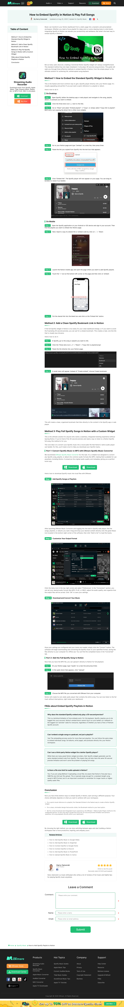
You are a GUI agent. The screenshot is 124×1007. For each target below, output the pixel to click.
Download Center (18, 972)
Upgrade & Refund (104, 975)
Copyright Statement (84, 975)
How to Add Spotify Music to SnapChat (63, 843)
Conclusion (15, 62)
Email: (51, 919)
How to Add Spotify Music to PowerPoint (63, 852)
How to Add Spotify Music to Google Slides (64, 840)
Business (80, 979)
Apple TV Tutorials (60, 982)
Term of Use (81, 971)
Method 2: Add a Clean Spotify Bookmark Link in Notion (21, 45)
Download (24, 96)
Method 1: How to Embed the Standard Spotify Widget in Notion (21, 39)
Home (12, 945)
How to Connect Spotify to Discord (61, 849)
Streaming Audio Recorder (23, 83)
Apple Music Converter (41, 974)
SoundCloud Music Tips (62, 979)
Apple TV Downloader (40, 986)
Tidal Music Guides (60, 975)
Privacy (79, 967)
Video (59, 3)
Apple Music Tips (60, 967)
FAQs (99, 979)
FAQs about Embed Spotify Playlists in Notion (20, 58)
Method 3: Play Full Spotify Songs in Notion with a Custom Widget (22, 52)
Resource (82, 3)
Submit (80, 929)
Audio (48, 3)
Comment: (49, 895)
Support (71, 3)
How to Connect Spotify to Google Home (63, 846)
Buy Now (24, 101)
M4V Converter (38, 982)
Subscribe (101, 982)
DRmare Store (17, 966)
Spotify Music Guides (61, 964)
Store (107, 3)
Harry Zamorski (41, 19)
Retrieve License (103, 971)
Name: (51, 913)
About (79, 964)
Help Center (102, 964)
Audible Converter (39, 978)
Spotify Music (82, 19)
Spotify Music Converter (37, 970)
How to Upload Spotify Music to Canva (62, 855)
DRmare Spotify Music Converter (67, 455)
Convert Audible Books (62, 971)
